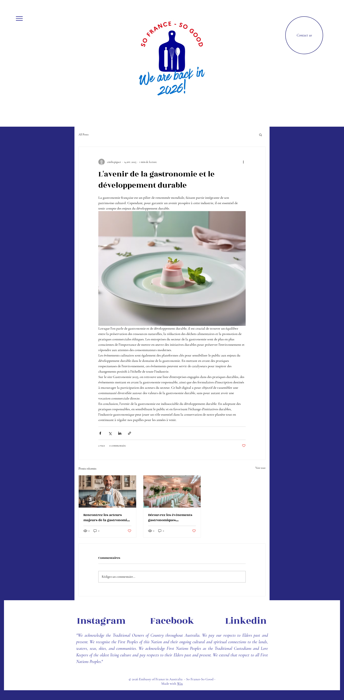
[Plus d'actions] (243, 162)
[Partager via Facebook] (100, 433)
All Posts (83, 134)
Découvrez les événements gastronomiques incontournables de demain (171, 517)
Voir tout (260, 468)
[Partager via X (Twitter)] (110, 433)
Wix (180, 683)
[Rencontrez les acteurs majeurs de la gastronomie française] (107, 491)
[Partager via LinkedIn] (120, 433)
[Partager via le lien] (129, 433)
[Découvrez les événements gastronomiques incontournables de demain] (172, 491)
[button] (19, 18)
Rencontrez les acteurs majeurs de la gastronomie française (106, 517)
